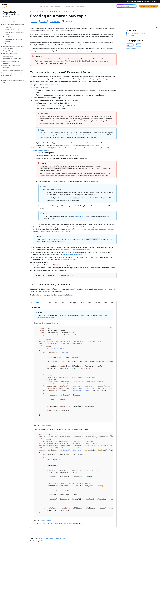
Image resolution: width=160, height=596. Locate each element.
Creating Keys (79, 216)
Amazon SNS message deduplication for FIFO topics (81, 145)
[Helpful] (35, 425)
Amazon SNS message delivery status (75, 254)
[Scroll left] (39, 6)
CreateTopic (54, 523)
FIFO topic (61, 106)
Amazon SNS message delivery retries (77, 249)
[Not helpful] (38, 425)
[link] (71, 12)
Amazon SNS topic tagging (66, 259)
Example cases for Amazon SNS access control (54, 231)
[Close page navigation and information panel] (156, 27)
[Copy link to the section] (29, 72)
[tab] (37, 302)
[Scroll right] (86, 6)
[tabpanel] (73, 416)
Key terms (75, 155)
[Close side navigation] (25, 11)
